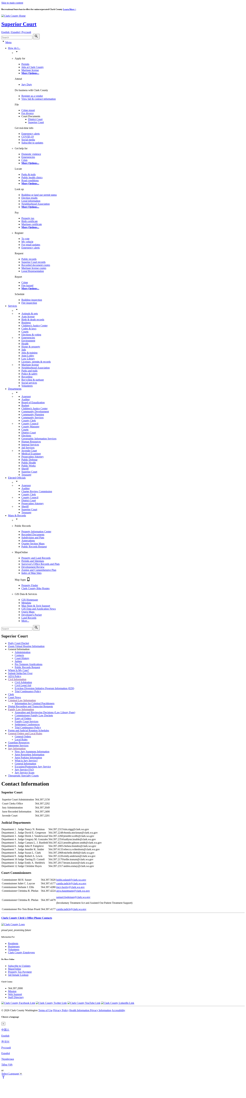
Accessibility (118, 1010)
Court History (22, 658)
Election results (29, 197)
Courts (24, 331)
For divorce (27, 113)
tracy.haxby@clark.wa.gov (70, 887)
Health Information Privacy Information (90, 1010)
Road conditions (30, 180)
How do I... (14, 48)
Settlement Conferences (27, 724)
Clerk (11, 694)
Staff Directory (16, 997)
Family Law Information (21, 709)
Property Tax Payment (20, 971)
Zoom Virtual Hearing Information (26, 646)
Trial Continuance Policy (28, 691)
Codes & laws (28, 328)
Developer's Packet (31, 614)
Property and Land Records (36, 558)
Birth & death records (32, 319)
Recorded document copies (35, 265)
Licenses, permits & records (36, 361)
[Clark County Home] (13, 15)
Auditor (25, 399)
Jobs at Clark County (32, 67)
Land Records (28, 617)
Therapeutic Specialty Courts (23, 775)
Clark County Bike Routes (35, 588)
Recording (26, 376)
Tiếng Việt (6, 1064)
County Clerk (28, 420)
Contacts (19, 655)
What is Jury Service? (26, 760)
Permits (25, 64)
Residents (13, 943)
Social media (28, 139)
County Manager (30, 426)
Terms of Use (45, 1010)
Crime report (28, 110)
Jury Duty (26, 84)
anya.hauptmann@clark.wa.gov (73, 890)
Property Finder (29, 585)
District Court (35, 119)
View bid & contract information (38, 98)
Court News (14, 697)
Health (24, 343)
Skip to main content (12, 2)
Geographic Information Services (38, 438)
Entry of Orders (23, 718)
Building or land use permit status (39, 194)
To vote (25, 238)
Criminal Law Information (22, 700)
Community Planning (32, 414)
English (5, 1035)
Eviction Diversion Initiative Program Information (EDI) (44, 688)
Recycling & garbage (32, 379)
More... (25, 620)
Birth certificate (29, 221)
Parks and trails (29, 370)
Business (26, 322)
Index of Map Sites (31, 573)
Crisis (24, 160)
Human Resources (31, 441)
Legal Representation (32, 271)
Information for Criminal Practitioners (34, 703)
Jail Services (27, 447)
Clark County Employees (21, 952)
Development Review (33, 567)
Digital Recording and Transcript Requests (30, 706)
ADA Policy (14, 676)
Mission (12, 991)
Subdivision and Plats (32, 537)
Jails (23, 349)
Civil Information (17, 679)
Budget (25, 405)
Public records (28, 259)
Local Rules (21, 739)
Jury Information (17, 748)
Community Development (35, 411)
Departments (14, 388)
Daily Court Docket (18, 643)
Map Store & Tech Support (35, 605)
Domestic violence (31, 154)
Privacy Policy (61, 1010)
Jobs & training (29, 352)
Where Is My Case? (18, 670)
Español (5, 1053)
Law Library (28, 358)
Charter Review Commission (36, 491)
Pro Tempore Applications (28, 664)
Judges (18, 661)
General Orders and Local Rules (25, 733)
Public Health (28, 462)
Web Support (15, 994)
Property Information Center (36, 531)
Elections (26, 435)
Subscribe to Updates (19, 965)
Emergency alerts (30, 133)
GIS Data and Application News (38, 608)
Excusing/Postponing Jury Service (33, 766)
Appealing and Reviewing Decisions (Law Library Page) (45, 712)
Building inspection (31, 299)
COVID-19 (27, 136)
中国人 (5, 1029)
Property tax (27, 218)
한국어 (5, 1041)
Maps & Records (17, 515)
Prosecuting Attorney (32, 456)
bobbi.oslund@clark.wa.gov (71, 879)
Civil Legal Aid (23, 685)
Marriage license (30, 70)
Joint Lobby (27, 355)
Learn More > (69, 9)
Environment (28, 340)
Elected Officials (17, 477)
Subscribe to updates (32, 142)
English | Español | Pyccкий (16, 32)
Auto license (28, 316)
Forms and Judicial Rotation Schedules (28, 730)
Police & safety (29, 373)
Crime (24, 282)
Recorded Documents (32, 534)
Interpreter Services (18, 745)
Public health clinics (32, 177)
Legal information (30, 200)
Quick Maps (27, 611)
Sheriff (25, 468)
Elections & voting (31, 334)
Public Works (28, 465)
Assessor (26, 396)
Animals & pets (29, 313)
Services (12, 305)
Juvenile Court (29, 450)
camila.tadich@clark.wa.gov (71, 883)
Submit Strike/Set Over (20, 673)
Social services (29, 382)
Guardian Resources (18, 742)
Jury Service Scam (24, 772)
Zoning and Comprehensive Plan (38, 570)
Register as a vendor (32, 95)
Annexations (28, 540)
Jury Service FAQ (24, 769)
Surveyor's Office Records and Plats (40, 564)
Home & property (30, 346)
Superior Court (18, 24)
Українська (7, 1059)
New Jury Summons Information (32, 751)
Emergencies (28, 157)
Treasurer (26, 474)
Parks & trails (28, 174)
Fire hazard (27, 285)
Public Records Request (34, 546)
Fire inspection (29, 302)
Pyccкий (6, 1047)
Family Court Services (26, 721)
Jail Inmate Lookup (18, 974)
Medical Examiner (31, 453)
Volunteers (27, 385)
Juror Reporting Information (29, 754)
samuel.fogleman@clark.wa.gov (73, 897)
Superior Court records (33, 262)
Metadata (26, 602)
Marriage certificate (31, 224)
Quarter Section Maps (33, 543)
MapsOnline (14, 968)
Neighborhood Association (35, 203)
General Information (25, 763)
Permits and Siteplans (32, 561)
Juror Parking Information (28, 757)
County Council (29, 423)
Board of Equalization (33, 402)
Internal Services (30, 444)
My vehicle (27, 241)
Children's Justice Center (34, 325)
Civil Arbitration (23, 682)
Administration (22, 652)
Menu (8, 42)
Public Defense (29, 459)
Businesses (14, 946)
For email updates (30, 244)
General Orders (23, 736)
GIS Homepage (29, 599)
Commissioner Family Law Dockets (34, 715)
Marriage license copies (33, 268)
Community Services (32, 417)
